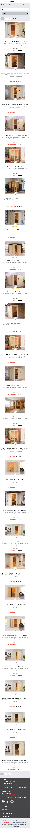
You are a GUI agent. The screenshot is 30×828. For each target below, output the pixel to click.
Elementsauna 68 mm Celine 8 (15, 292)
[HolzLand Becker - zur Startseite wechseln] (9, 1)
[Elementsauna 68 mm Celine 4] (15, 248)
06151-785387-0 (10, 795)
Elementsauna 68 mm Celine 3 (15, 230)
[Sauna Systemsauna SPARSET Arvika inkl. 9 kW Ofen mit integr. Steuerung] (15, 123)
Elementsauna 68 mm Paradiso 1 (15, 167)
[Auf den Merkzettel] (15, 37)
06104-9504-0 (9, 785)
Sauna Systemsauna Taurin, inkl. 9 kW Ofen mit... (15, 637)
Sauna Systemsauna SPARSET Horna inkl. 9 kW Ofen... (15, 74)
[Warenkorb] (28, 1)
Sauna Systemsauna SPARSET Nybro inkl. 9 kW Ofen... (15, 106)
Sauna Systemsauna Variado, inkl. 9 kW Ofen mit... (15, 574)
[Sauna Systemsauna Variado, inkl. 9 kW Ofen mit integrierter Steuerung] (15, 561)
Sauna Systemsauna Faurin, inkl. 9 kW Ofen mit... (15, 481)
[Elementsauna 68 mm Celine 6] (15, 373)
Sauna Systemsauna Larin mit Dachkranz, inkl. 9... (15, 543)
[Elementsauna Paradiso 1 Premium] (15, 186)
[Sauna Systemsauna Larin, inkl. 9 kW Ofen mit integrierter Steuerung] (15, 592)
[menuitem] (18, 1)
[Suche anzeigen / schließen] (18, 1)
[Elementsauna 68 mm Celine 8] (15, 280)
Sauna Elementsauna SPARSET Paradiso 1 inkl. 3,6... (15, 356)
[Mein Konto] (25, 1)
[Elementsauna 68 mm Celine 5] (15, 311)
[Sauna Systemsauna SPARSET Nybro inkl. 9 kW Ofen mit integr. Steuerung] (15, 92)
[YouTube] (4, 802)
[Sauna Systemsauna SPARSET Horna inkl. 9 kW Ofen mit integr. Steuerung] (15, 61)
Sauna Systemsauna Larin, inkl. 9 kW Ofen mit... (15, 606)
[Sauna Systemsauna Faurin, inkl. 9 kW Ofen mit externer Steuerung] (15, 498)
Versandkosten (6, 822)
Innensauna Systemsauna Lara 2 (15, 417)
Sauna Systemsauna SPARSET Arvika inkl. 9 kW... (15, 137)
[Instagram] (12, 802)
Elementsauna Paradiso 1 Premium (15, 198)
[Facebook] (8, 802)
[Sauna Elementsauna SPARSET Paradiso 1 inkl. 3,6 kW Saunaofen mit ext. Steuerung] (15, 342)
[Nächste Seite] (6, 18)
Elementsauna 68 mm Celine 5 (15, 323)
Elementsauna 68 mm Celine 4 (15, 261)
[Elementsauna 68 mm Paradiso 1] (15, 155)
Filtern (5, 9)
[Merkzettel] (21, 1)
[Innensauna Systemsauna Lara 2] (15, 405)
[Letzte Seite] (9, 18)
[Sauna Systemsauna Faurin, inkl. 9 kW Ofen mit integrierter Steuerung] (15, 467)
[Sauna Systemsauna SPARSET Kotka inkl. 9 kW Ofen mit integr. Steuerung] (15, 30)
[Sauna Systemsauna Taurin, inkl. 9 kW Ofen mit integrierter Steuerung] (15, 623)
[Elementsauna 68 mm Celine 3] (15, 217)
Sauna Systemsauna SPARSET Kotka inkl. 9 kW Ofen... (15, 43)
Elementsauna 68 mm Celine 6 (15, 386)
